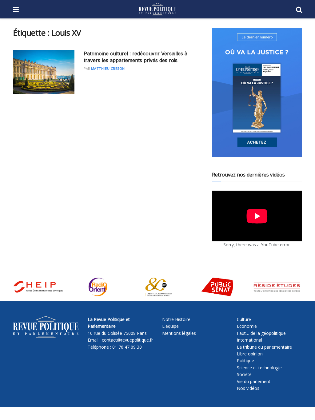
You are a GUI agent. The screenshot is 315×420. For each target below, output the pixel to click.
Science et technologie (259, 367)
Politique (245, 360)
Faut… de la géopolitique (261, 333)
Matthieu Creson (108, 68)
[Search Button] (299, 9)
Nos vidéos (248, 388)
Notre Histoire (176, 319)
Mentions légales (179, 333)
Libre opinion (250, 354)
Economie (247, 326)
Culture (244, 319)
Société (244, 374)
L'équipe (170, 326)
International (249, 340)
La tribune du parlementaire (264, 347)
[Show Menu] (16, 9)
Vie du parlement (253, 381)
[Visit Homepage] (157, 9)
